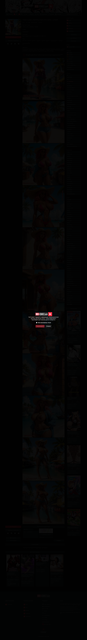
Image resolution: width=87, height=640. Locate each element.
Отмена (48, 326)
